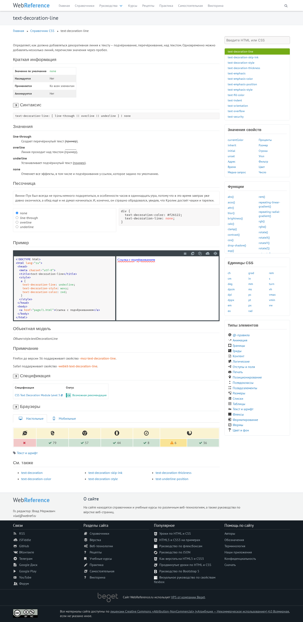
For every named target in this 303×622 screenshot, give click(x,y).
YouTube (25, 577)
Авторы (229, 533)
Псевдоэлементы (245, 388)
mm (250, 284)
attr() (231, 208)
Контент (238, 356)
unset (231, 156)
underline (27, 227)
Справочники (84, 6)
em (229, 305)
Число (262, 172)
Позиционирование (247, 377)
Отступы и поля (244, 367)
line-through (29, 218)
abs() (231, 197)
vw (270, 305)
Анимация (240, 340)
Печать (238, 372)
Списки (238, 398)
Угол (261, 156)
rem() (262, 197)
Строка (263, 151)
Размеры (239, 393)
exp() (231, 251)
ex (229, 311)
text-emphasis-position (242, 84)
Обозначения (234, 540)
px (249, 305)
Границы (239, 345)
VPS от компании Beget (188, 597)
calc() (231, 224)
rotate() (263, 232)
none (23, 213)
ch (229, 273)
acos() (231, 202)
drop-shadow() (237, 245)
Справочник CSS (42, 31)
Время (232, 167)
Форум (24, 583)
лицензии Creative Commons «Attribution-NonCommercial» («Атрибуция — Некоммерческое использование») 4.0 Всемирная (199, 611)
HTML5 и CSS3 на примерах (179, 540)
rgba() (262, 226)
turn (271, 284)
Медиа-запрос (237, 172)
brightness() (235, 218)
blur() (231, 213)
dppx (231, 300)
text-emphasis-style (240, 89)
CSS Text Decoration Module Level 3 (37, 395)
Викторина (215, 6)
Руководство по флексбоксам (180, 546)
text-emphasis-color (240, 79)
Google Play (27, 571)
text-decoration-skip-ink (105, 473)
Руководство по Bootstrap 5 (179, 571)
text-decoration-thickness (173, 473)
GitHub (24, 546)
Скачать (230, 565)
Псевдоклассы (243, 383)
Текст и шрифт (27, 453)
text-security (236, 116)
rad (250, 311)
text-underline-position (172, 479)
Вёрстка (95, 540)
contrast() (234, 235)
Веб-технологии (101, 546)
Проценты (265, 140)
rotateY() (264, 243)
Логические (241, 361)
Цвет (262, 167)
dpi (230, 294)
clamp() (232, 229)
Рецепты (148, 6)
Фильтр (263, 161)
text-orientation (238, 106)
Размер (263, 145)
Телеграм (25, 558)
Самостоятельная (190, 6)
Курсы (132, 6)
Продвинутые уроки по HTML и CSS (185, 565)
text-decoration (32, 473)
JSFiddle (25, 540)
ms (250, 289)
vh (270, 289)
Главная (64, 6)
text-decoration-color (36, 479)
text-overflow (236, 111)
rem (271, 273)
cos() (231, 240)
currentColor (235, 140)
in (249, 278)
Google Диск (28, 565)
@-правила (241, 335)
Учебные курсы (101, 558)
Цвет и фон (241, 430)
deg (230, 284)
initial (231, 151)
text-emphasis (236, 73)
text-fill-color (236, 95)
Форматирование (245, 420)
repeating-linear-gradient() (269, 204)
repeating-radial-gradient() (269, 214)
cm (229, 278)
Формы (238, 425)
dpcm (231, 289)
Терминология (234, 546)
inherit (232, 145)
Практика (166, 6)
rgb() (262, 221)
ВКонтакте (26, 552)
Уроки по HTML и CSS (175, 533)
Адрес (231, 161)
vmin (272, 300)
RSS (22, 533)
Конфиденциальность (240, 558)
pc (249, 294)
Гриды (237, 351)
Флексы (238, 414)
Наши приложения (238, 552)
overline (26, 222)
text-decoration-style (103, 479)
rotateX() (264, 237)
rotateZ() (264, 248)
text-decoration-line (240, 51)
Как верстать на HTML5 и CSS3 (181, 558)
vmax (272, 294)
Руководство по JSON (174, 552)
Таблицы (239, 404)
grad (251, 273)
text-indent (235, 100)
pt (249, 300)
